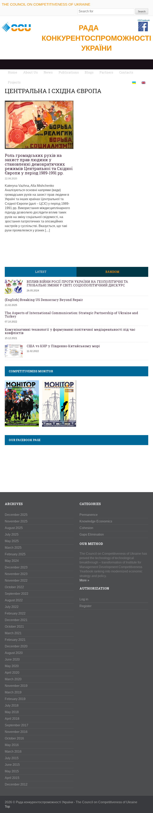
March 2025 (13, 547)
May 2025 (12, 541)
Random (112, 272)
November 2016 (16, 731)
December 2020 (16, 646)
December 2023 (16, 567)
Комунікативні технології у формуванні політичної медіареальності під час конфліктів (70, 331)
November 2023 (16, 574)
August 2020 (14, 653)
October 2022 (14, 587)
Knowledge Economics (95, 521)
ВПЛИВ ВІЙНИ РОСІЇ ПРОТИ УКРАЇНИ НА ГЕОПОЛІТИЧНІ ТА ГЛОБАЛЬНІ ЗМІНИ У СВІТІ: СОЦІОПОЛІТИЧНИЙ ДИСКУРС (77, 283)
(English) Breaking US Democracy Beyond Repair (44, 300)
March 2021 (13, 633)
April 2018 (12, 718)
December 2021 (16, 620)
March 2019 (13, 692)
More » (84, 580)
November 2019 (16, 685)
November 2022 (16, 580)
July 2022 (12, 607)
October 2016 (14, 738)
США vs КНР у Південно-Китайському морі (63, 346)
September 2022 (16, 593)
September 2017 (16, 725)
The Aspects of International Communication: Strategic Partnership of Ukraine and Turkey (71, 314)
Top (7, 806)
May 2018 (12, 712)
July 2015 (12, 758)
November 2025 (16, 521)
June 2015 (12, 764)
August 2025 (14, 528)
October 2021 (14, 626)
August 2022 (14, 600)
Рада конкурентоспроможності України (96, 38)
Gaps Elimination (91, 534)
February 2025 (15, 554)
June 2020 (12, 659)
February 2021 (15, 639)
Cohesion (86, 528)
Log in (83, 599)
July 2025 (12, 534)
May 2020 (12, 666)
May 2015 (12, 771)
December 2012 (16, 784)
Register (85, 606)
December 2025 (16, 514)
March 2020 (13, 679)
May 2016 (12, 745)
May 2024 (12, 560)
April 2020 (12, 672)
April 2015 (12, 778)
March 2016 (13, 751)
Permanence (88, 514)
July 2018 (12, 705)
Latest (40, 272)
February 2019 (15, 699)
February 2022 (15, 613)
